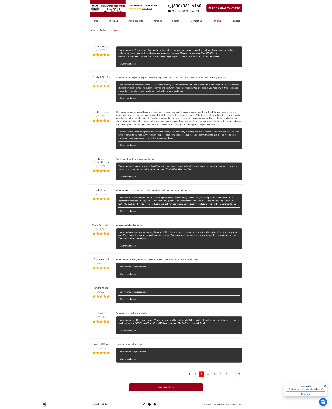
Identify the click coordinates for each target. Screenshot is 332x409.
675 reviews (147, 9)
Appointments (136, 20)
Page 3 (115, 30)
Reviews (217, 20)
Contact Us (196, 20)
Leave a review (166, 387)
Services (235, 20)
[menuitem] (95, 20)
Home (95, 20)
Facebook (144, 404)
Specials (176, 20)
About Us (113, 20)
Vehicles (157, 20)
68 (239, 374)
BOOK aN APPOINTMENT (226, 8)
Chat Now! (305, 394)
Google (149, 404)
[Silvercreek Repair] (108, 4)
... (233, 374)
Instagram (154, 404)
